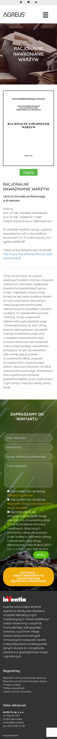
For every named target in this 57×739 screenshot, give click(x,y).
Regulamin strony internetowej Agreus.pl (24, 677)
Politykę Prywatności (20, 495)
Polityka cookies (12, 684)
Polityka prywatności (14, 688)
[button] (21, 2)
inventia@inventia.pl (13, 722)
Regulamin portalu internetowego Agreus (25, 681)
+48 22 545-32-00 (16, 725)
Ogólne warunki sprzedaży (17, 691)
